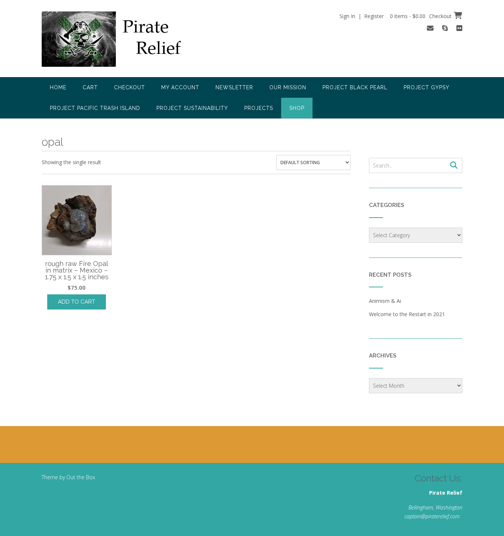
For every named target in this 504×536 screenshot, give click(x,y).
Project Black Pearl (354, 87)
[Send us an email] (430, 28)
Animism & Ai (385, 300)
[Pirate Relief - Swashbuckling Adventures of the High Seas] (121, 39)
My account (180, 87)
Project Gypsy (426, 87)
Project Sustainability (192, 108)
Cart (90, 87)
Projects (258, 108)
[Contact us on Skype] (445, 28)
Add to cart (76, 301)
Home (58, 87)
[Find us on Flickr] (459, 28)
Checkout (129, 87)
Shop (296, 108)
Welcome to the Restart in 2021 (407, 314)
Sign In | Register (361, 16)
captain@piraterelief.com (432, 516)
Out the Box (80, 477)
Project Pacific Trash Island (95, 108)
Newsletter (234, 87)
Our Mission (287, 87)
